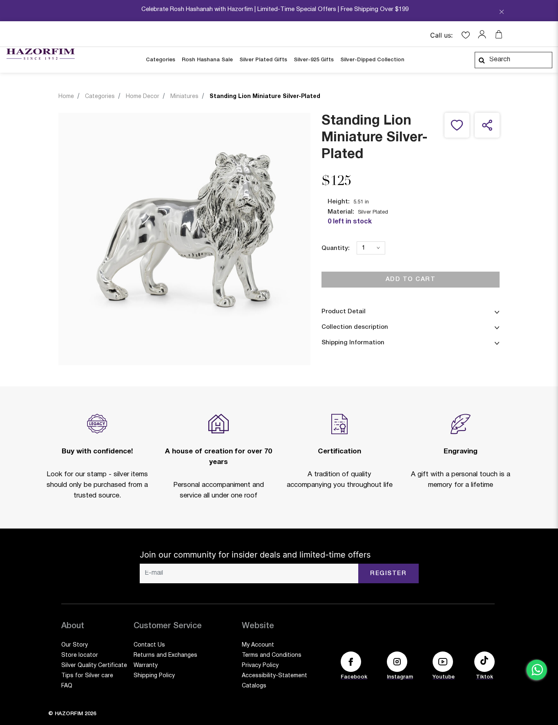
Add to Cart (411, 279)
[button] (484, 34)
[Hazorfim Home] (40, 54)
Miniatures (184, 96)
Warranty (146, 665)
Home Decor (142, 96)
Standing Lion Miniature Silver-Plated (265, 96)
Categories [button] (160, 60)
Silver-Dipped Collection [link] (372, 60)
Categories (100, 96)
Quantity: (335, 248)
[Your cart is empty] (499, 34)
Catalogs (254, 686)
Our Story (74, 645)
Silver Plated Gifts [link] (263, 60)
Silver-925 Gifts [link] (314, 60)
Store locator (79, 655)
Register (388, 573)
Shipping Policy (154, 675)
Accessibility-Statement (274, 675)
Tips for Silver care (87, 675)
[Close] (502, 12)
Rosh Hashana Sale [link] (207, 60)
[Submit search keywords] (481, 60)
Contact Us (149, 645)
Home (66, 96)
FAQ (66, 686)
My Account (258, 645)
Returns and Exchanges (165, 655)
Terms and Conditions (271, 655)
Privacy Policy (260, 665)
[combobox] (513, 60)
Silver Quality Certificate (94, 665)
